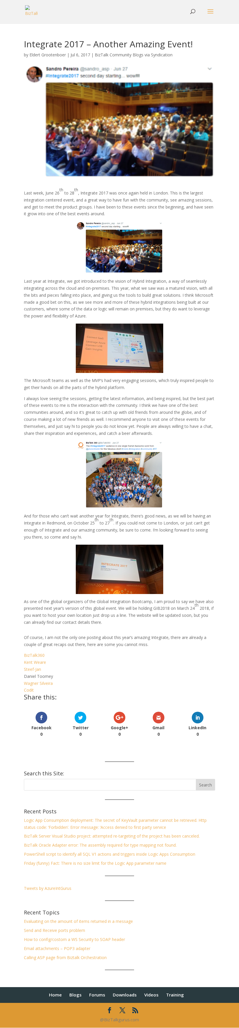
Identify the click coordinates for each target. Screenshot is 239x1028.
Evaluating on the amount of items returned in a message (78, 921)
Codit (29, 690)
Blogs (75, 995)
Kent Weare (35, 662)
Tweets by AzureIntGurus (47, 888)
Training (175, 995)
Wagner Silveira (38, 683)
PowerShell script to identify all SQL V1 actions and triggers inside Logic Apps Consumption (109, 854)
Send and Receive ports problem (54, 930)
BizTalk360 (34, 655)
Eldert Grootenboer (47, 55)
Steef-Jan (32, 669)
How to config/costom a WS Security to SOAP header (74, 939)
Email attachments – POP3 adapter (57, 948)
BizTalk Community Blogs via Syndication (134, 55)
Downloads (125, 995)
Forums (97, 995)
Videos (151, 995)
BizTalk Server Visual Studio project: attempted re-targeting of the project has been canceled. (112, 836)
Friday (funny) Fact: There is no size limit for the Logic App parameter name (95, 863)
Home (55, 995)
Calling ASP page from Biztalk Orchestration (65, 957)
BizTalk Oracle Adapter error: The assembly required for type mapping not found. (100, 845)
